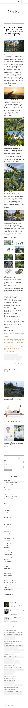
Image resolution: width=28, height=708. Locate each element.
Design (5, 503)
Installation (6, 529)
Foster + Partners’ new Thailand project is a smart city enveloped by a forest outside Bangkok (14, 335)
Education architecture (9, 645)
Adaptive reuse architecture (10, 630)
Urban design (7, 591)
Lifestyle (6, 540)
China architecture (18, 634)
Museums (6, 545)
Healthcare (6, 522)
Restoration (6, 559)
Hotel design (7, 524)
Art (4, 487)
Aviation (6, 489)
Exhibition (6, 510)
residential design (8, 667)
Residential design (8, 557)
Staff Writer (12, 369)
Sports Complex (7, 573)
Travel (5, 587)
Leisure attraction (8, 538)
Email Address (7, 465)
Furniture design (8, 519)
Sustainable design (8, 580)
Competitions (7, 498)
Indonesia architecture (9, 654)
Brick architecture (8, 634)
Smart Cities (7, 568)
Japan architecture (8, 656)
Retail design (7, 561)
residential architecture (9, 665)
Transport (6, 585)
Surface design (7, 575)
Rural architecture (8, 564)
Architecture (7, 484)
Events (5, 508)
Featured (6, 517)
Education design (19, 645)
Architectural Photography (10, 482)
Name (6, 460)
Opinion (6, 550)
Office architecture (8, 663)
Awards (5, 491)
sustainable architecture (9, 680)
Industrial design (8, 526)
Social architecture (8, 571)
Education (6, 505)
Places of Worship (8, 552)
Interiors (6, 531)
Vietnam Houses (18, 691)
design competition (17, 641)
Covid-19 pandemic (8, 641)
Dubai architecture (8, 643)
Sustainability (7, 578)
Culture (5, 501)
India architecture (15, 652)
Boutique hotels (19, 632)
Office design (7, 547)
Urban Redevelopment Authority (10, 689)
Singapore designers (8, 674)
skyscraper (6, 566)
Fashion (5, 515)
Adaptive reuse (7, 480)
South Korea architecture (9, 678)
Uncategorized (7, 589)
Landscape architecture (9, 536)
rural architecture (18, 667)
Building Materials (8, 494)
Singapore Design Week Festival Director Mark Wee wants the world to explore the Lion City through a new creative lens (17, 611)
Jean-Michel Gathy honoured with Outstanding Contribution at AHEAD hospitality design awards (16, 604)
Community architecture (9, 496)
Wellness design (7, 594)
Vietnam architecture (8, 691)
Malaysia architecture (18, 656)
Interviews (6, 533)
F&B (5, 512)
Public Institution (8, 554)
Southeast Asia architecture (10, 676)
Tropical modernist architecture (11, 687)
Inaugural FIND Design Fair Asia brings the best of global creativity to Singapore (16, 618)
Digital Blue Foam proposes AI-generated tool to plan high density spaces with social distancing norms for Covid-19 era (14, 443)
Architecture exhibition (9, 632)
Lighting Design (7, 543)
